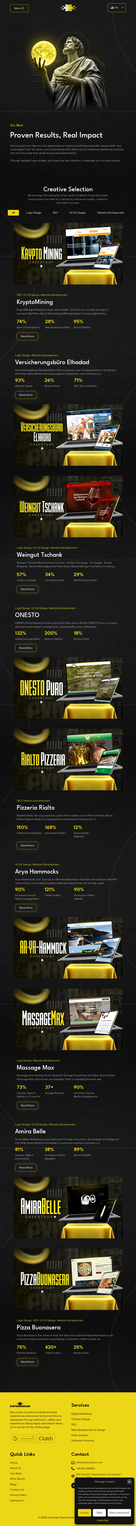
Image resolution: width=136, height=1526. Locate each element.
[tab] (13, 213)
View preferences (119, 1512)
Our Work (15, 1473)
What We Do (17, 1478)
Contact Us (17, 1489)
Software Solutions (82, 1440)
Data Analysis (79, 1435)
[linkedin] (74, 1485)
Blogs (13, 1484)
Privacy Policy (18, 1495)
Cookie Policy (103, 1520)
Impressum (17, 1500)
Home (13, 1462)
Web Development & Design (88, 1429)
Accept (84, 1512)
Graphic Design (80, 1419)
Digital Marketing (81, 1413)
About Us (15, 1468)
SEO (74, 1424)
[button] (129, 1481)
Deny (99, 1512)
